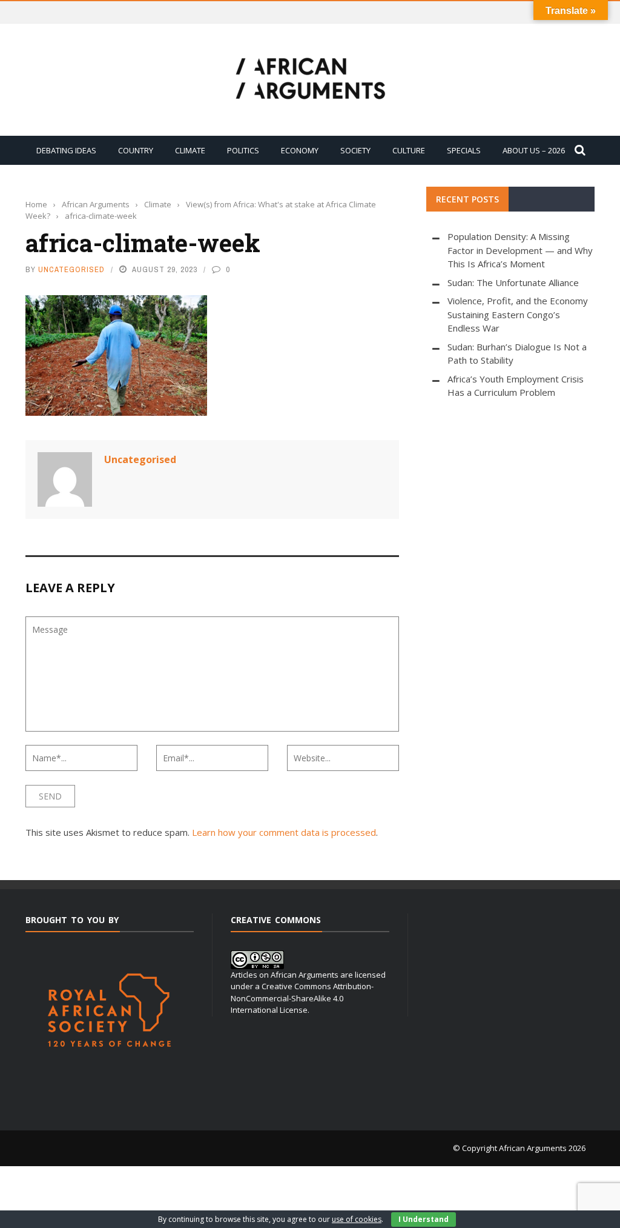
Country (135, 150)
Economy (299, 150)
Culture (408, 150)
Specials (464, 150)
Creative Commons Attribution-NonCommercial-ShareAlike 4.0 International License (302, 998)
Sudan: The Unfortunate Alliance (513, 282)
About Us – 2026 (534, 150)
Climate (190, 150)
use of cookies (356, 1219)
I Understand (423, 1219)
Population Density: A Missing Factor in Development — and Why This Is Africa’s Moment (520, 250)
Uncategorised (71, 269)
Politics (243, 150)
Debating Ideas (66, 150)
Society (355, 150)
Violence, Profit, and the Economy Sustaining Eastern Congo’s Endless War (517, 314)
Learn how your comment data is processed (284, 832)
